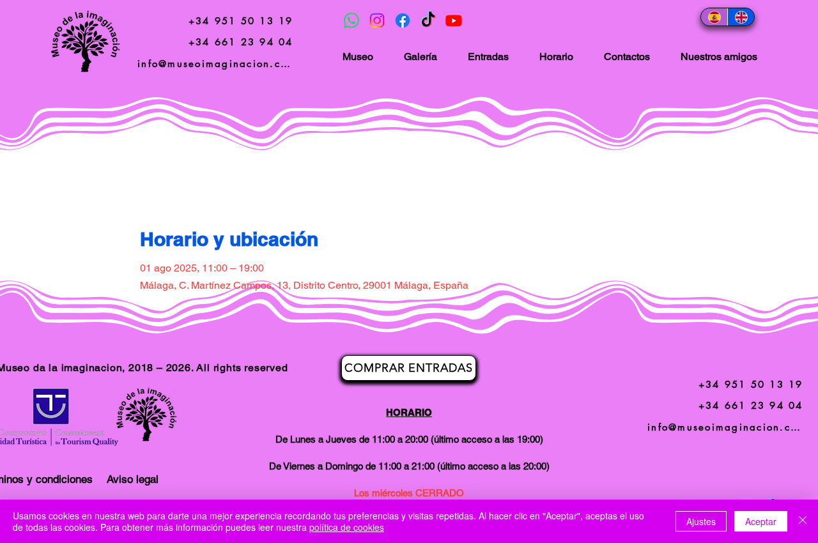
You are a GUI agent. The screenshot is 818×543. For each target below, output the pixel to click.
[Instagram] (377, 20)
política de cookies (346, 527)
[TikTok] (428, 20)
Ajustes (701, 521)
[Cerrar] (802, 521)
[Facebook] (402, 20)
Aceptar (760, 521)
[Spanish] (714, 17)
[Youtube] (453, 20)
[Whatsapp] (351, 20)
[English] (740, 17)
